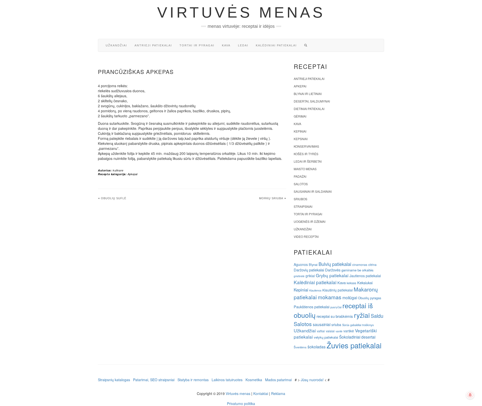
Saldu (377, 315)
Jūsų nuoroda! (312, 379)
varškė (348, 330)
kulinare (118, 170)
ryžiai (362, 315)
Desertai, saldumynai (312, 101)
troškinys (368, 325)
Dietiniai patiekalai (309, 109)
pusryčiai (335, 307)
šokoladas (317, 346)
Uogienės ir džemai (309, 221)
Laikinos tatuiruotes (227, 379)
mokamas (329, 297)
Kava (226, 45)
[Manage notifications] (470, 395)
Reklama (278, 393)
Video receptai (306, 236)
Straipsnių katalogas (114, 379)
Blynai (313, 264)
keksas (351, 283)
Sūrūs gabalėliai (351, 325)
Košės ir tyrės (306, 154)
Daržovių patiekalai (309, 269)
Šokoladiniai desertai (357, 337)
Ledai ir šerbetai (308, 161)
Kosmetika (254, 379)
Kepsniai (301, 139)
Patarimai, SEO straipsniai (153, 379)
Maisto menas (305, 169)
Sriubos (300, 199)
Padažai (300, 176)
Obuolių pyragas (369, 297)
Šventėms (300, 347)
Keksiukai (365, 282)
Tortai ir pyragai (196, 45)
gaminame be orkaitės (357, 270)
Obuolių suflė (113, 198)
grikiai (310, 275)
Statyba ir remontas (193, 379)
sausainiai (321, 324)
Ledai (243, 45)
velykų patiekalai (326, 337)
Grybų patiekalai (332, 275)
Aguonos (301, 264)
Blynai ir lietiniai (308, 93)
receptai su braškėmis (335, 316)
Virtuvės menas (241, 12)
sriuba (336, 324)
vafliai (321, 331)
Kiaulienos (315, 290)
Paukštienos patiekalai (311, 306)
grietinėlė (299, 276)
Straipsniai (303, 206)
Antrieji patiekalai (153, 45)
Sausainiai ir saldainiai (313, 191)
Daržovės (332, 269)
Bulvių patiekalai (335, 264)
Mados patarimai (278, 379)
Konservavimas (306, 146)
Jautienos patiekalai (365, 275)
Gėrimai (300, 116)
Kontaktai (260, 393)
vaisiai (330, 331)
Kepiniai (300, 131)
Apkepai (132, 174)
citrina (372, 264)
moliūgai (349, 297)
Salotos (301, 184)
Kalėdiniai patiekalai (276, 45)
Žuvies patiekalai (354, 345)
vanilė (339, 331)
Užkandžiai (116, 45)
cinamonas (359, 264)
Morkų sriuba (271, 198)
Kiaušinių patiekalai (337, 289)
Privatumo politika (241, 403)
